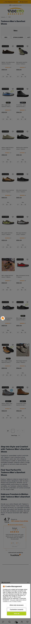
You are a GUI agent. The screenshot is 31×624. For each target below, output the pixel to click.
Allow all (16, 613)
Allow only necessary (16, 605)
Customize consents (16, 609)
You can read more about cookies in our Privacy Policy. (14, 600)
